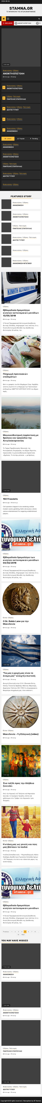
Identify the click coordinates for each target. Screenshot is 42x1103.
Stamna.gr (21, 8)
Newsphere (27, 1101)
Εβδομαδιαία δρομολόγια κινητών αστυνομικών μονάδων (21, 907)
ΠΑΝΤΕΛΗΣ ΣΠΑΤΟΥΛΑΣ (16, 92)
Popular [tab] (22, 139)
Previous (6, 931)
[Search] (39, 19)
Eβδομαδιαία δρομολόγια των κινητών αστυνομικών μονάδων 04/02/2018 (21, 560)
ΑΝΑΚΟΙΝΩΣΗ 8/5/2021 (22, 263)
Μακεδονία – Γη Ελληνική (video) (20, 734)
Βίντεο (5, 617)
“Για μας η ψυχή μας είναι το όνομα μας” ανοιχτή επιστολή (19, 674)
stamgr (28, 77)
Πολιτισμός (17, 89)
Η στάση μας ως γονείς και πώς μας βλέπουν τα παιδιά (20, 845)
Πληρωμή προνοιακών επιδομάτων (15, 375)
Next (23, 934)
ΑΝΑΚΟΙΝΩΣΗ (12, 124)
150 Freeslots (10, 499)
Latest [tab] (8, 139)
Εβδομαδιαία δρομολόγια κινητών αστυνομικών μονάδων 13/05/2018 (21, 313)
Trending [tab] (34, 139)
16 (18, 934)
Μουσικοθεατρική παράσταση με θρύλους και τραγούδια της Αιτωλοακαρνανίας (21, 438)
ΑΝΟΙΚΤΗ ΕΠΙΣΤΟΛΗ (18, 23)
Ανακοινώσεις (11, 100)
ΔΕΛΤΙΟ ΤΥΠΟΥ (13, 103)
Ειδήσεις (9, 89)
